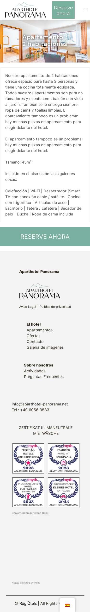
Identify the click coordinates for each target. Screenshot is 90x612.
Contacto (35, 341)
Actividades (34, 370)
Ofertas (33, 335)
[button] (85, 10)
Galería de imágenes (45, 347)
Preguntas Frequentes (44, 376)
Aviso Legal (27, 307)
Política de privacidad (55, 307)
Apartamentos (40, 330)
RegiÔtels (28, 603)
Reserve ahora (63, 10)
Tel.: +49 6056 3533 (30, 409)
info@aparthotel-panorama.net (40, 404)
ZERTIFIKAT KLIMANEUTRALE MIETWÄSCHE (46, 430)
